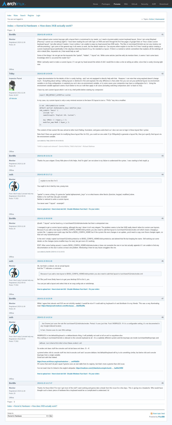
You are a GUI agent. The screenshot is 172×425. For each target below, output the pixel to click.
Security (144, 4)
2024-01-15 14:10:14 (44, 317)
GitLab (134, 4)
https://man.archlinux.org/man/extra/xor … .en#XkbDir (58, 361)
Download (164, 4)
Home (95, 4)
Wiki (126, 4)
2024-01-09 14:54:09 (44, 74)
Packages (106, 4)
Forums (117, 4)
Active (151, 19)
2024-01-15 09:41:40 (44, 261)
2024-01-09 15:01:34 (44, 156)
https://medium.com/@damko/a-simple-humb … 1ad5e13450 (99, 368)
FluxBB (161, 417)
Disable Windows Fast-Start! (77, 209)
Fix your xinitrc (94, 209)
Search (22, 15)
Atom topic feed (159, 413)
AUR (154, 4)
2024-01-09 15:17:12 (44, 175)
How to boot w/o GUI (59, 209)
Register (31, 15)
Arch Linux (14, 3)
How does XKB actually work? (56, 25)
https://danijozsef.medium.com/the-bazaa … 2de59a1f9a (63, 306)
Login (38, 15)
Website (14, 98)
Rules (16, 15)
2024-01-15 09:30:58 (44, 218)
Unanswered (159, 19)
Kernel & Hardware (26, 25)
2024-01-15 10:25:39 (44, 299)
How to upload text (43, 209)
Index (9, 15)
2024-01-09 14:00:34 (44, 34)
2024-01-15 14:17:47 (44, 383)
